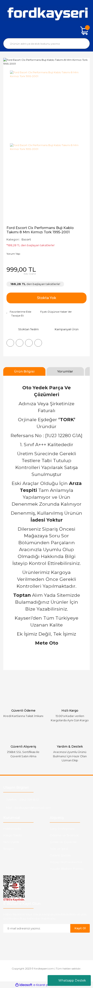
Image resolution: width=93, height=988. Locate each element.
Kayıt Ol (80, 928)
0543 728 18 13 (29, 799)
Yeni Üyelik (11, 842)
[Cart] (84, 30)
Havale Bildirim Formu (66, 869)
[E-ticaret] (46, 985)
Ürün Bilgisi (24, 371)
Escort (26, 239)
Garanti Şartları (60, 855)
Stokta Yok (46, 298)
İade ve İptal (59, 849)
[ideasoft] (23, 985)
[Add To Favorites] (18, 312)
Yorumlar (65, 371)
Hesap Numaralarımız (66, 862)
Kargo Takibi (12, 835)
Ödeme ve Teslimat (64, 835)
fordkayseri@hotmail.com (33, 807)
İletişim (8, 849)
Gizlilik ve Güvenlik (63, 842)
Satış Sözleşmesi (62, 829)
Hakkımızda (12, 829)
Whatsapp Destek (72, 980)
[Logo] (46, 13)
